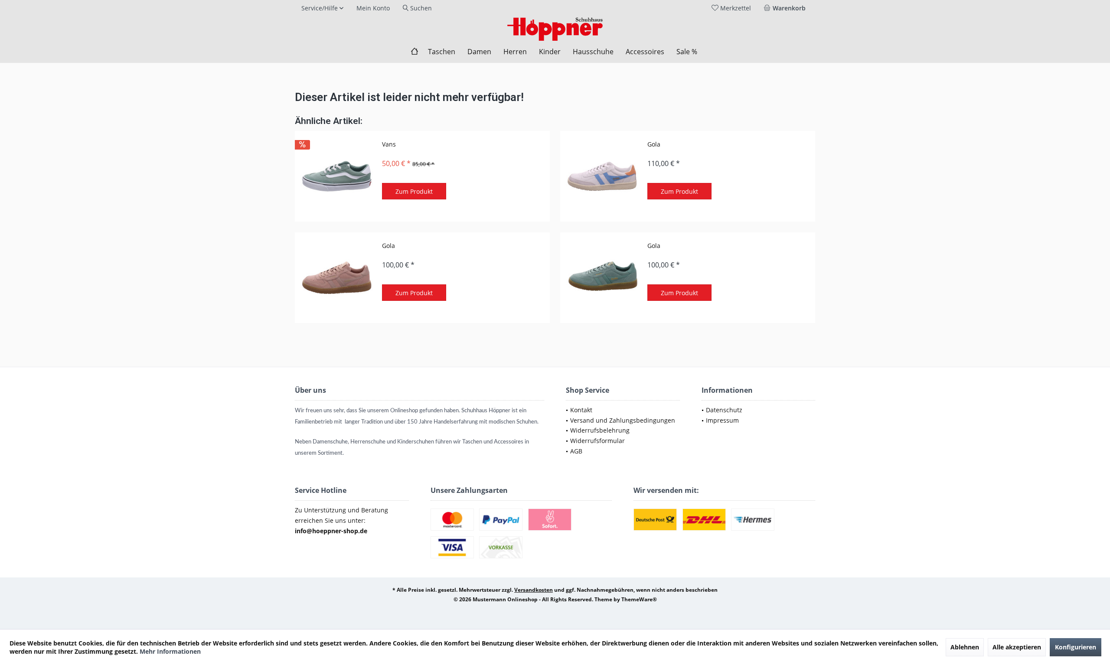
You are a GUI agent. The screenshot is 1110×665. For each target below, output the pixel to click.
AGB (576, 451)
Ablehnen (964, 647)
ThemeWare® (639, 599)
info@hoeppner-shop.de (331, 531)
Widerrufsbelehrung (600, 430)
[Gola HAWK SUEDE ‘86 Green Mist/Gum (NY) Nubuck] (602, 277)
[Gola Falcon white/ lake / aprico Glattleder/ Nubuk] (602, 176)
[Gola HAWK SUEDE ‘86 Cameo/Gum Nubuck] (336, 277)
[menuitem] (786, 8)
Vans (389, 144)
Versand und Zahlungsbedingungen (622, 420)
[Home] (414, 52)
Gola (653, 144)
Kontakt (581, 410)
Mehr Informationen (170, 651)
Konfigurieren (1075, 647)
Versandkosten (533, 589)
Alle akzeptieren (1016, 647)
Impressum (722, 420)
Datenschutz (724, 410)
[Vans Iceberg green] (336, 176)
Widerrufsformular (597, 441)
